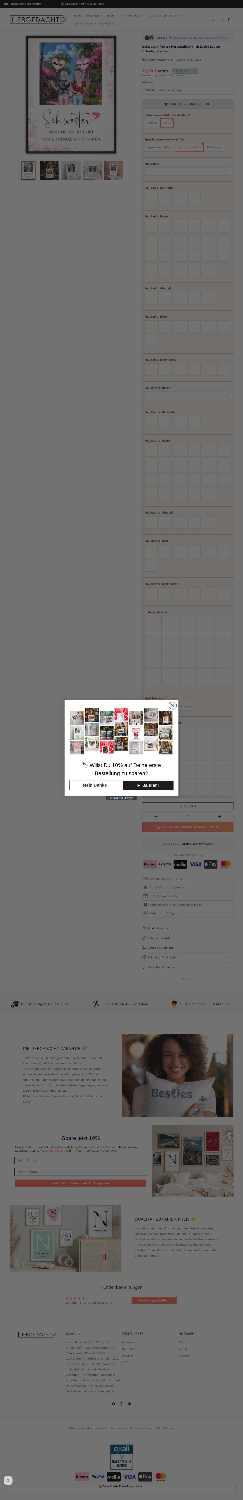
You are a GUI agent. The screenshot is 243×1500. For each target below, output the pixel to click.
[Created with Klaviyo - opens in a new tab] (121, 798)
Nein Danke (95, 785)
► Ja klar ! (148, 785)
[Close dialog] (173, 705)
